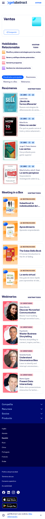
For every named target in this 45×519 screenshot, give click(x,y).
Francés (5, 457)
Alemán (4, 433)
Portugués (5, 452)
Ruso (3, 443)
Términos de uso (8, 476)
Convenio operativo (9, 481)
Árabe (4, 461)
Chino (4, 447)
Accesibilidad (7, 486)
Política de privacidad (10, 472)
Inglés (4, 429)
